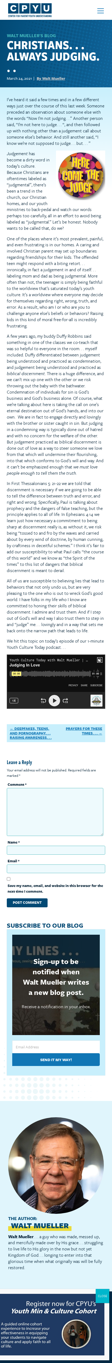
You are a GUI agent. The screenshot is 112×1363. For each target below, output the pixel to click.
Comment (17, 784)
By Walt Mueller (51, 78)
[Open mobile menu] (100, 10)
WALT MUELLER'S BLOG (31, 35)
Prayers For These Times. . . (84, 731)
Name (14, 842)
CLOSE (102, 1296)
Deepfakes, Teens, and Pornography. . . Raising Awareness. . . (31, 733)
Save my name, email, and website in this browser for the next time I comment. (55, 888)
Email (14, 861)
